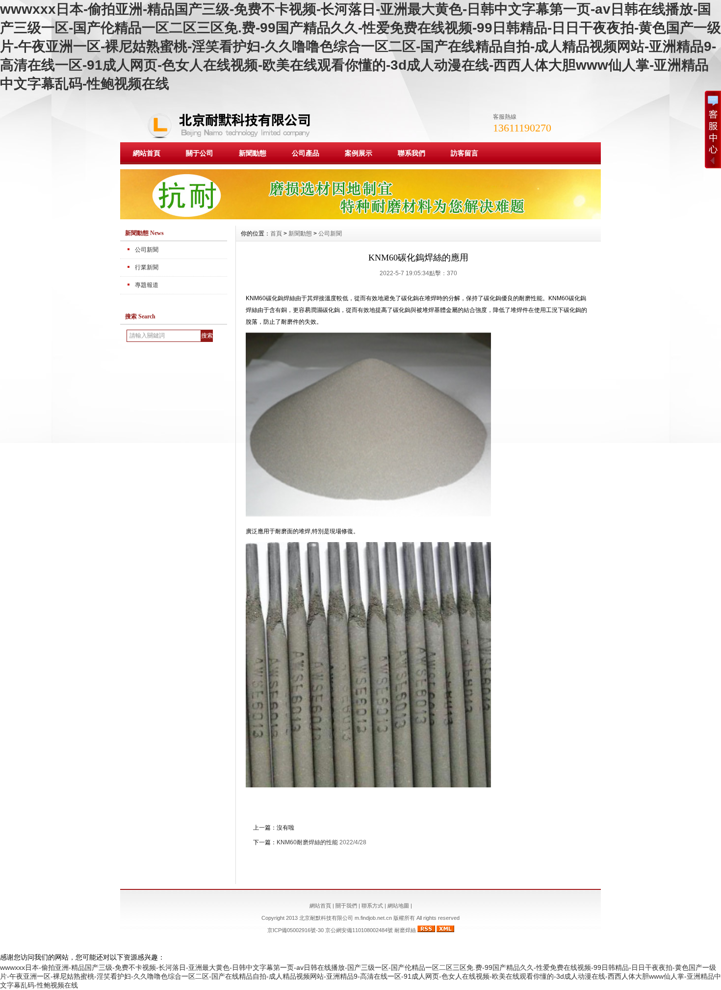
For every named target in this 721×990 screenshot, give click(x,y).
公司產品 (305, 153)
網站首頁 (146, 153)
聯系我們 (411, 153)
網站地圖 (398, 906)
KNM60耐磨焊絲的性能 (307, 842)
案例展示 (358, 153)
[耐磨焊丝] (360, 217)
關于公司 (199, 153)
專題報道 (146, 285)
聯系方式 (372, 906)
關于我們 (346, 906)
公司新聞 (146, 249)
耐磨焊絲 (405, 930)
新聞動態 (252, 153)
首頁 (276, 233)
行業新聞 (146, 267)
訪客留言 (464, 153)
